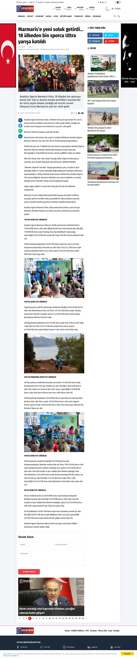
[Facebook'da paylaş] (20, 120)
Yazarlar (40, 2)
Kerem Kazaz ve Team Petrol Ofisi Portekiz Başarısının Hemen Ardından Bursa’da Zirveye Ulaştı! (102, 158)
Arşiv (110, 631)
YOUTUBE (117, 647)
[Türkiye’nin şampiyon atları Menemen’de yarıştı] (103, 116)
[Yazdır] (72, 113)
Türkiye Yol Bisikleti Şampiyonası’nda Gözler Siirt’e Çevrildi (101, 76)
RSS (87, 631)
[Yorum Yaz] (75, 113)
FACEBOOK (23, 647)
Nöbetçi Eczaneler (57, 2)
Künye (67, 631)
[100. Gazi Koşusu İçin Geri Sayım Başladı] (103, 89)
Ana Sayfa (21, 47)
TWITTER (47, 647)
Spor (29, 47)
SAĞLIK (48, 16)
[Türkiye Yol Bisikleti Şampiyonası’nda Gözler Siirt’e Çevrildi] (103, 62)
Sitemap (93, 631)
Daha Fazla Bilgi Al (10, 655)
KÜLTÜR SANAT (66, 16)
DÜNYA (87, 16)
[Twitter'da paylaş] (20, 125)
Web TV (32, 2)
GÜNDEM (21, 16)
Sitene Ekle (102, 631)
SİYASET (30, 16)
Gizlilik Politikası (78, 631)
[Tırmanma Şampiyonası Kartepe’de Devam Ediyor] (103, 170)
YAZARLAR (97, 16)
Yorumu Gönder (29, 572)
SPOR (55, 16)
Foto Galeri (22, 2)
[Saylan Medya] (25, 9)
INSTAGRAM (70, 647)
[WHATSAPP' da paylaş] (20, 131)
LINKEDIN (94, 647)
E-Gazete (47, 2)
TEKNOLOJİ (78, 16)
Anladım (127, 653)
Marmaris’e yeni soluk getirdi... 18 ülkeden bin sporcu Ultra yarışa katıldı (43, 49)
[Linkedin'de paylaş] (20, 136)
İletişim (116, 631)
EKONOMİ (39, 16)
